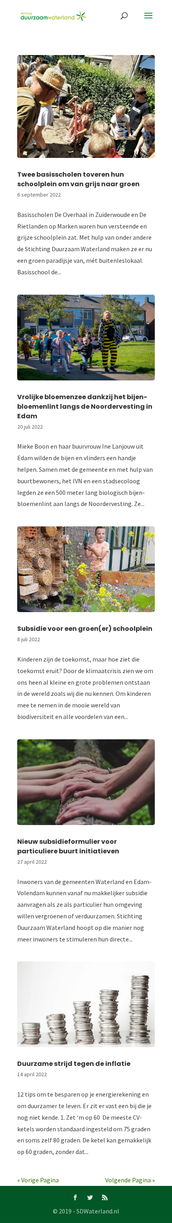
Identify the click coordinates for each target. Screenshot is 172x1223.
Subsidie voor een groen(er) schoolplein (84, 628)
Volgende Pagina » (130, 1180)
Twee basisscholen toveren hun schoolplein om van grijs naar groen (78, 179)
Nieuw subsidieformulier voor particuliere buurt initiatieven (68, 846)
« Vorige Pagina (38, 1180)
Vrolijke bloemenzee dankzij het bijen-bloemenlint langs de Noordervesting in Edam (84, 406)
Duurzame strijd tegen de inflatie (74, 1063)
